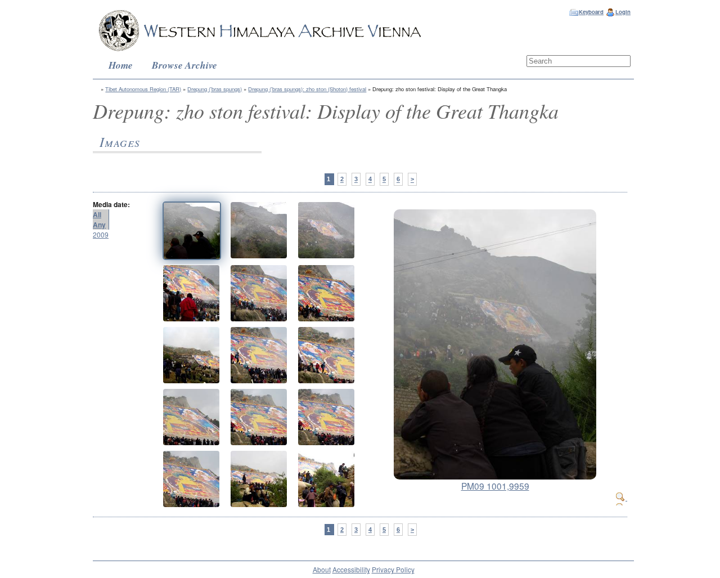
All (97, 214)
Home (121, 65)
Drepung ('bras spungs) (214, 89)
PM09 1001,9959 (495, 486)
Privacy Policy (393, 569)
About (322, 569)
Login (623, 12)
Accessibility (351, 569)
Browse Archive (184, 65)
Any (99, 224)
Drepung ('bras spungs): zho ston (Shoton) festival (307, 89)
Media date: (111, 204)
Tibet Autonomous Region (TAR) (143, 89)
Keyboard (591, 12)
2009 (101, 234)
